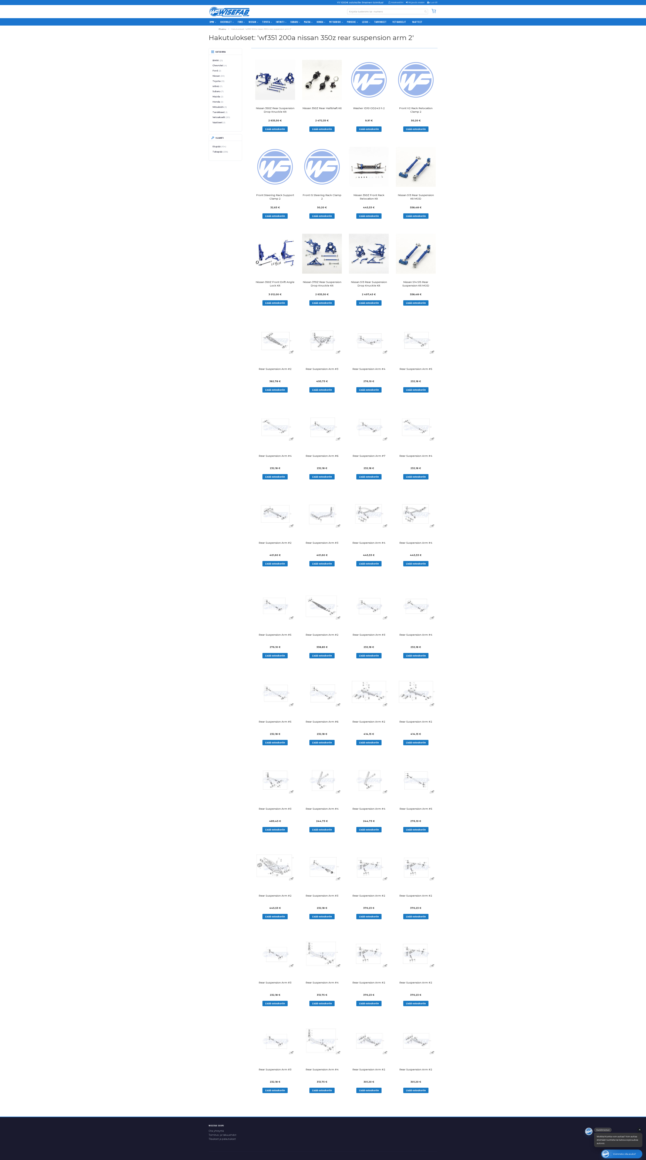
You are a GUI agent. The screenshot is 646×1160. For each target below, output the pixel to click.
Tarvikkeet (219, 112)
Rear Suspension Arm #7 (369, 455)
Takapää (219, 151)
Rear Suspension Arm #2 (275, 369)
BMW (217, 60)
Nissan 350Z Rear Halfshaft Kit (322, 108)
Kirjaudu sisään (417, 2)
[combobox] (387, 11)
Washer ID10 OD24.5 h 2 (369, 108)
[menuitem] (212, 22)
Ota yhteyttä (216, 1130)
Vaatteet (218, 122)
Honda (217, 101)
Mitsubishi (219, 107)
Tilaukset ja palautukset (222, 1138)
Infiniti (217, 86)
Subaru (217, 91)
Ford (216, 70)
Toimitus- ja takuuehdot (222, 1134)
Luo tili (433, 2)
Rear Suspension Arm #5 (416, 369)
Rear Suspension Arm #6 (322, 455)
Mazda (217, 96)
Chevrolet (219, 65)
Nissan (218, 75)
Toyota (218, 81)
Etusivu (222, 29)
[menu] (323, 22)
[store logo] (229, 11)
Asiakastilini (397, 2)
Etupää (218, 146)
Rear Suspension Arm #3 (322, 369)
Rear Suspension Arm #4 (368, 369)
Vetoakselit (220, 117)
